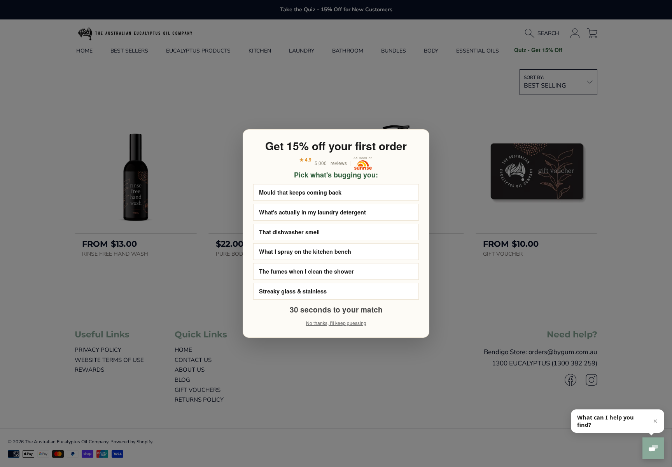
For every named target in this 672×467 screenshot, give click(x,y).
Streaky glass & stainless (293, 291)
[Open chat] (653, 448)
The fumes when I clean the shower (306, 271)
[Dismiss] (655, 421)
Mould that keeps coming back (300, 192)
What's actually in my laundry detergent (312, 212)
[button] (617, 421)
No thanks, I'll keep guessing (336, 323)
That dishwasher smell (289, 232)
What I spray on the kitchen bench (305, 251)
